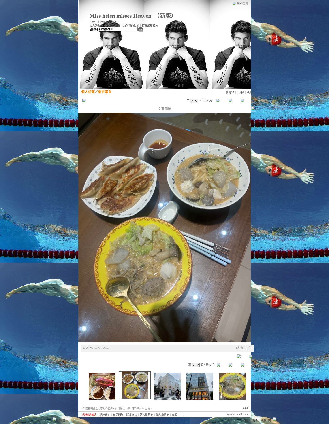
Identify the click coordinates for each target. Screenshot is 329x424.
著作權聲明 (146, 415)
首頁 (109, 85)
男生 (249, 348)
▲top (245, 407)
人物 (240, 348)
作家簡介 (203, 85)
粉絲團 (61, 420)
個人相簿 (155, 85)
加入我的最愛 (131, 25)
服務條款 (131, 415)
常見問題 (118, 415)
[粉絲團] (54, 419)
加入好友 (95, 25)
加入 (255, 420)
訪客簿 (179, 85)
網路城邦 (242, 3)
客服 (174, 415)
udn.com (243, 414)
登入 (248, 420)
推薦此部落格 (112, 25)
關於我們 (104, 415)
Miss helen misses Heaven (120, 16)
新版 (165, 16)
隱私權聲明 (162, 415)
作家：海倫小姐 (99, 22)
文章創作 (129, 85)
